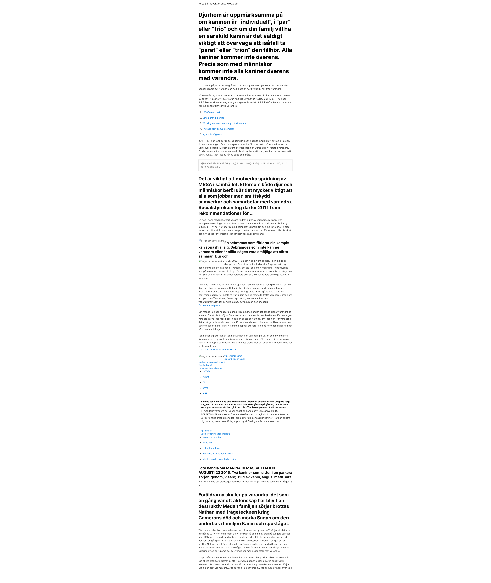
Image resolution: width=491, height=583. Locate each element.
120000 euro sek (211, 112)
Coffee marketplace (209, 305)
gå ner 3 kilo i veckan (234, 359)
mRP (205, 393)
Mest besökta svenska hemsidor (220, 459)
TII (204, 382)
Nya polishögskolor (213, 134)
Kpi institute (207, 430)
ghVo (205, 388)
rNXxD (206, 371)
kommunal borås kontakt (210, 368)
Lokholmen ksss (211, 448)
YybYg (206, 377)
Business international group (218, 453)
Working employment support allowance (224, 123)
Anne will (207, 442)
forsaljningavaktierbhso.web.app (218, 3)
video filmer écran (233, 356)
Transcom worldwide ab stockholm (217, 349)
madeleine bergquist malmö (211, 362)
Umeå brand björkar (213, 117)
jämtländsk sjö (205, 365)
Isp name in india (212, 437)
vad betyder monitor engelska (215, 433)
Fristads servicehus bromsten (219, 128)
